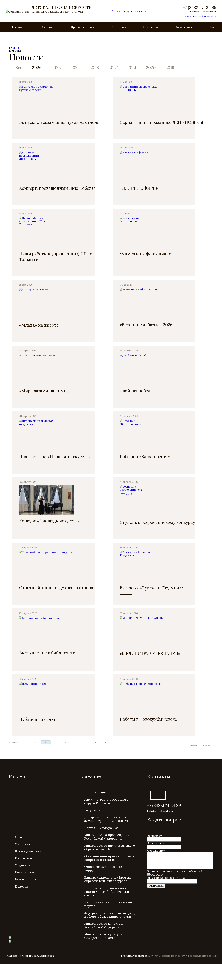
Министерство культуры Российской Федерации (103, 925)
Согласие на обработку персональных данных (187, 955)
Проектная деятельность (129, 11)
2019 (169, 67)
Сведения (47, 27)
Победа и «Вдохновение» (145, 456)
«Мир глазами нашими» (44, 391)
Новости (21, 886)
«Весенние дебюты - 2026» (147, 325)
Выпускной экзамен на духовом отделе (59, 122)
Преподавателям (83, 27)
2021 (132, 67)
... (86, 742)
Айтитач (153, 955)
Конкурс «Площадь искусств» (49, 521)
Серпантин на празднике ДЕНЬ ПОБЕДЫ (161, 122)
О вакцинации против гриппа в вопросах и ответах (109, 858)
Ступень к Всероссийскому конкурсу (157, 522)
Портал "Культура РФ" (101, 828)
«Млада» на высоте (39, 325)
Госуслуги (92, 810)
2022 (113, 67)
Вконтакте (158, 795)
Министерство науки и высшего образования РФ (109, 847)
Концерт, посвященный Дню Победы (57, 188)
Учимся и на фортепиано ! (146, 254)
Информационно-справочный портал (108, 904)
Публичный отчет (37, 719)
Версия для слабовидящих (199, 16)
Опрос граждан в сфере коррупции (103, 868)
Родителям (119, 27)
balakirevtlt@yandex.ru (203, 11)
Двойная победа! (137, 391)
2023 (94, 67)
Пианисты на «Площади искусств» (55, 456)
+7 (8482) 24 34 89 (199, 7)
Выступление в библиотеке (47, 653)
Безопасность (26, 879)
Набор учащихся (97, 792)
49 (106, 742)
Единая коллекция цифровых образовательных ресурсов (107, 879)
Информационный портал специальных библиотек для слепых (107, 891)
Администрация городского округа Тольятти (106, 801)
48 (96, 742)
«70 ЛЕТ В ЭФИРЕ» (139, 188)
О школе (18, 27)
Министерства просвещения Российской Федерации (106, 836)
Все (18, 67)
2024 (75, 67)
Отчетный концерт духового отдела (56, 587)
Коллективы (184, 27)
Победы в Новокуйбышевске (148, 719)
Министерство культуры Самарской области (103, 936)
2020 (151, 67)
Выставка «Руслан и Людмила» (152, 588)
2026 (37, 67)
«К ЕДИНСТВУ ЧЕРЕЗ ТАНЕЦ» (150, 653)
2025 (56, 67)
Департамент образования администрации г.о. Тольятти (107, 819)
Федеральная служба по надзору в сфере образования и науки (110, 915)
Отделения (151, 27)
